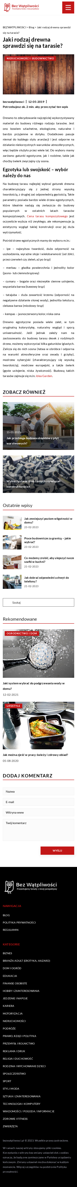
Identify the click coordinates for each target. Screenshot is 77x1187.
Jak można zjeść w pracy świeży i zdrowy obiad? (35, 754)
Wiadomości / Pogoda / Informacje (28, 1111)
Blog (6, 915)
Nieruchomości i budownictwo (30, 58)
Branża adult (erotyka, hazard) (26, 960)
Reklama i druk (14, 1051)
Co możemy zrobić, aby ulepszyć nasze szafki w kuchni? (49, 559)
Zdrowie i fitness (15, 1118)
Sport (7, 1081)
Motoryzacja (13, 1013)
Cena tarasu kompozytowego (47, 216)
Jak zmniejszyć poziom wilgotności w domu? (48, 520)
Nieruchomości (14, 1021)
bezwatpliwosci (13, 101)
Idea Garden (44, 376)
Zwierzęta (10, 1126)
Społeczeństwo (14, 1073)
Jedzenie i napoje (15, 998)
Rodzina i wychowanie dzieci (24, 1066)
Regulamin (11, 929)
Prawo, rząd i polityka (19, 1036)
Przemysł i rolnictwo (19, 1043)
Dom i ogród (12, 968)
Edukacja (10, 975)
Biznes (7, 953)
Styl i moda (11, 1088)
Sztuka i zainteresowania (22, 1096)
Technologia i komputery (22, 1103)
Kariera (8, 1005)
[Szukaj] (7, 602)
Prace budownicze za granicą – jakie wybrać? (47, 540)
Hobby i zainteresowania (21, 990)
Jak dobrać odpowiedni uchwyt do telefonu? (46, 579)
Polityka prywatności (19, 922)
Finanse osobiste (15, 983)
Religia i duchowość (18, 1058)
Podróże (9, 1028)
